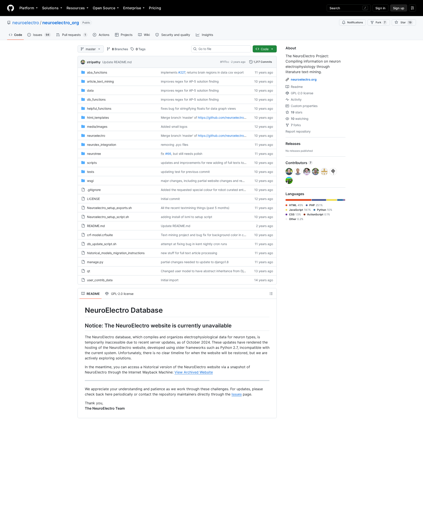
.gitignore (94, 190)
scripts (92, 163)
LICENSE (93, 199)
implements (169, 72)
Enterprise (132, 8)
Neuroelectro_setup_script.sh (108, 217)
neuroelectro (25, 22)
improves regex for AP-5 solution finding (190, 81)
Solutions (50, 8)
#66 (168, 153)
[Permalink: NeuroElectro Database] (82, 310)
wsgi (90, 181)
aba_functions (97, 72)
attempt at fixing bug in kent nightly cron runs (194, 244)
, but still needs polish (186, 153)
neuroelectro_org (60, 22)
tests (90, 172)
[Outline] (271, 293)
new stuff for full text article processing (189, 253)
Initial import (169, 280)
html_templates (98, 117)
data (90, 90)
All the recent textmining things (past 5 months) (195, 208)
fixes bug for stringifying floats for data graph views (198, 108)
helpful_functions (99, 108)
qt (88, 271)
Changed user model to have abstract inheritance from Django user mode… (215, 271)
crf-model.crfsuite (100, 235)
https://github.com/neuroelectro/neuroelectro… (232, 117)
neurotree (94, 153)
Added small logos (174, 126)
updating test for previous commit (185, 172)
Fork (381, 22)
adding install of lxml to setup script (186, 217)
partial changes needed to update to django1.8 (195, 262)
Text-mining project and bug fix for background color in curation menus (212, 235)
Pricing (155, 8)
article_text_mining (100, 81)
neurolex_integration (101, 144)
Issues (237, 394)
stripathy (93, 62)
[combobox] (223, 49)
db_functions (96, 99)
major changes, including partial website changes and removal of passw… (214, 181)
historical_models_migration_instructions (116, 253)
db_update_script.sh (101, 244)
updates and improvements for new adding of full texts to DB (205, 163)
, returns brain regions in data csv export (214, 72)
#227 (181, 72)
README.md (96, 226)
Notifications (355, 22)
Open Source (104, 8)
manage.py (95, 262)
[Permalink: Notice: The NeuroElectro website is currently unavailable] (82, 325)
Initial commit (170, 199)
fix (162, 153)
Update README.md (117, 62)
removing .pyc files (174, 144)
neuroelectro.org (304, 79)
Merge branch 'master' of (179, 117)
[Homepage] (10, 7)
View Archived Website (193, 372)
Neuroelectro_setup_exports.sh (109, 208)
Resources (76, 8)
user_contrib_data (100, 280)
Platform (26, 8)
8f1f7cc (224, 61)
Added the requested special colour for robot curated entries (205, 190)
